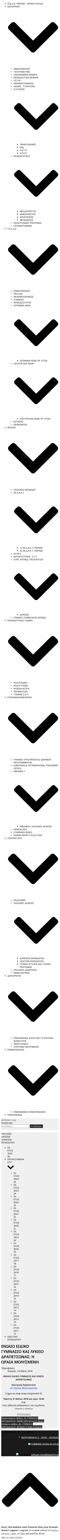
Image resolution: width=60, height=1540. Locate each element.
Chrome (5, 1533)
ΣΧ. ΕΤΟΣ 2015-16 (16, 1282)
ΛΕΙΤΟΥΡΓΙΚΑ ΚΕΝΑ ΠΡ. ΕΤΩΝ (35, 418)
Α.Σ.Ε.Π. (23, 153)
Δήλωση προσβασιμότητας (45, 1454)
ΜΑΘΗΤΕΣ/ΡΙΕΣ (22, 972)
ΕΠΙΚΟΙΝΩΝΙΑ (14, 1114)
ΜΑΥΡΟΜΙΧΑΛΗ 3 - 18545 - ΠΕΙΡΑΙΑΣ (40, 1437)
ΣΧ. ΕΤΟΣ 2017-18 (16, 1259)
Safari (13, 1533)
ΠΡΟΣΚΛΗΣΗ (23, 1414)
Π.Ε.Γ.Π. (23, 150)
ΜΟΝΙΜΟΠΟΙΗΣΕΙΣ (24, 296)
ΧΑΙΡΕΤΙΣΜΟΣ (21, 1043)
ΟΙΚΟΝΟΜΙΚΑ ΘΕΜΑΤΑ (25, 74)
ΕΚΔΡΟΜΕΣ (20, 900)
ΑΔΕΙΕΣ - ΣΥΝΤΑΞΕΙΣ (24, 86)
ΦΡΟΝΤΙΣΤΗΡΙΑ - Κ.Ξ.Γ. (26, 556)
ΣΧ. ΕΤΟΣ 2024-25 (16, 1177)
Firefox (54, 1530)
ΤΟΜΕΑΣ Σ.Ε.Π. (21, 694)
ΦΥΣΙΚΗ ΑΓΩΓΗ (21, 688)
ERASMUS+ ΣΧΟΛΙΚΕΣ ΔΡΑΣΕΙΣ (36, 826)
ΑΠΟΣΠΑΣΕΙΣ (26, 217)
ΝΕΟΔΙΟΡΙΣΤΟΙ (28, 211)
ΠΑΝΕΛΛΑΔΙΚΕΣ (28, 144)
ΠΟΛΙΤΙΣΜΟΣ (21, 682)
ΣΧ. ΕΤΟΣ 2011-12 (16, 1329)
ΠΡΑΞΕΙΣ (18, 293)
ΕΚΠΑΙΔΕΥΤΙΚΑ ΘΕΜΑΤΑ (26, 77)
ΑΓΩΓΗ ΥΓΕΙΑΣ (21, 685)
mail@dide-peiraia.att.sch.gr (45, 1443)
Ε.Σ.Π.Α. (17, 80)
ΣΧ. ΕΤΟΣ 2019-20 (16, 1236)
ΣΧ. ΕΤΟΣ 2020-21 (16, 1224)
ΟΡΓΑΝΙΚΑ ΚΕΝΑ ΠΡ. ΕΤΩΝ (33, 360)
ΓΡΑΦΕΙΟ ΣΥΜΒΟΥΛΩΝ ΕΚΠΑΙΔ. (30, 617)
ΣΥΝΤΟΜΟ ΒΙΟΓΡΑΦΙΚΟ (26, 1046)
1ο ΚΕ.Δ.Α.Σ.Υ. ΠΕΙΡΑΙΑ (31, 547)
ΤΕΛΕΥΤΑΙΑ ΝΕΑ (22, 71)
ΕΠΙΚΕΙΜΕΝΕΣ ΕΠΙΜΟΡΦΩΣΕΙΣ (30, 1111)
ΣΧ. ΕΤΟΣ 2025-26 (10, 1152)
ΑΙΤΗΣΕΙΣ (18, 421)
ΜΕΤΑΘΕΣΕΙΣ (26, 220)
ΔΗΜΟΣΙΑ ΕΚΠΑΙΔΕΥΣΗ (32, 958)
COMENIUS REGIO (23, 832)
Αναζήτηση (6, 1122)
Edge (22, 1533)
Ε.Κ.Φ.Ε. (17, 553)
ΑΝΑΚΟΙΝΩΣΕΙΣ (22, 68)
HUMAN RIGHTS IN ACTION (28, 835)
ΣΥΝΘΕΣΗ (19, 299)
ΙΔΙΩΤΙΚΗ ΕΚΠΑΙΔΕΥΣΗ (32, 961)
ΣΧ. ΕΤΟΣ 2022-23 (16, 1201)
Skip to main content (11, 1537)
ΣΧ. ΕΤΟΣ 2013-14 (16, 1306)
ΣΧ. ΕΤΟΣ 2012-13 (16, 1317)
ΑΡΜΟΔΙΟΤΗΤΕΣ (22, 302)
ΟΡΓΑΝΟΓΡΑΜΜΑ (23, 225)
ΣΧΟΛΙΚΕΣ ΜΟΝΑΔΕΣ (25, 489)
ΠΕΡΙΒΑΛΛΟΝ (21, 691)
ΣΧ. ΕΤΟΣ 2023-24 (16, 1189)
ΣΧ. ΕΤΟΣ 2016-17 (16, 1271)
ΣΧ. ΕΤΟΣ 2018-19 (16, 1247)
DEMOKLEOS (20, 829)
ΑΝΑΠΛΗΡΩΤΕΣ (28, 214)
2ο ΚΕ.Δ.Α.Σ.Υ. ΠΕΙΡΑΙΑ (31, 550)
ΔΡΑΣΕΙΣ (24, 614)
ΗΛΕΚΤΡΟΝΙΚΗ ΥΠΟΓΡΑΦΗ (27, 222)
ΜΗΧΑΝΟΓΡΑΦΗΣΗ (23, 83)
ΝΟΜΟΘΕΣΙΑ (20, 424)
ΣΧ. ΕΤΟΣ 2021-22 (16, 1212)
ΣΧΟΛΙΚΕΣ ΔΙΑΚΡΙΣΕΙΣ (25, 969)
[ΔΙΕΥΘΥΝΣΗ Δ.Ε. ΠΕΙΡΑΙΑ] (8, 1119)
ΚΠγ (22, 147)
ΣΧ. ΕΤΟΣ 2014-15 (16, 1294)
